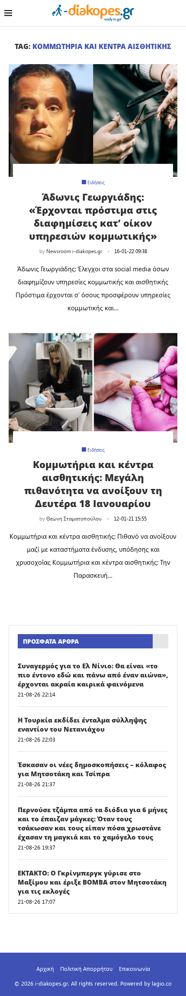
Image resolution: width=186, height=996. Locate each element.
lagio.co (162, 983)
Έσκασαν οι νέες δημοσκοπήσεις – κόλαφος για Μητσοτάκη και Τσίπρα (92, 769)
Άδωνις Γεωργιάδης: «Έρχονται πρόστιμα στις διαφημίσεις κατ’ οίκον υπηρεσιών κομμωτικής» (93, 216)
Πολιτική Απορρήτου (86, 968)
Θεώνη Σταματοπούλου (74, 518)
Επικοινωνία (134, 968)
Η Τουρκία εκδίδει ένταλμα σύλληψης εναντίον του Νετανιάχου (82, 724)
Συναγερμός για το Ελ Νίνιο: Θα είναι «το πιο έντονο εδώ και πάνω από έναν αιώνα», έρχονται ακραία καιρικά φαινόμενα (93, 674)
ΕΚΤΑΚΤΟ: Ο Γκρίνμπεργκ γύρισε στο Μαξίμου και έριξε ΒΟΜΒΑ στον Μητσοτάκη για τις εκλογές (92, 882)
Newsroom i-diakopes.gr (74, 250)
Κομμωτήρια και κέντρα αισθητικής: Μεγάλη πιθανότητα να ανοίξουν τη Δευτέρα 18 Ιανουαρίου (93, 484)
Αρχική (45, 968)
